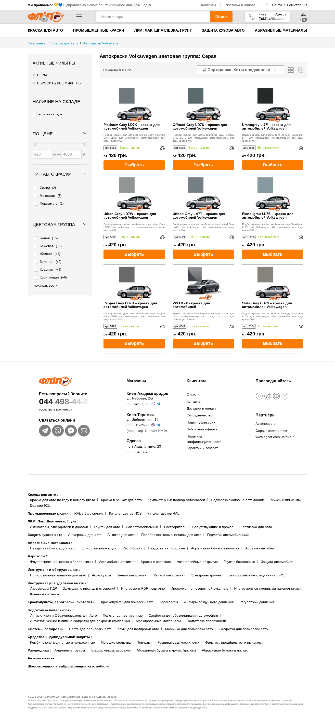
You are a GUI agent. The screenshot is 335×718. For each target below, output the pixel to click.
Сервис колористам (271, 431)
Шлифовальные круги (98, 548)
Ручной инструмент (169, 575)
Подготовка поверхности (51, 610)
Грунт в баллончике (239, 562)
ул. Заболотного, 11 (142, 420)
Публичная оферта (202, 429)
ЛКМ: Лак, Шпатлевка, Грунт (163, 30)
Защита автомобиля (277, 562)
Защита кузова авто (223, 30)
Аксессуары (101, 575)
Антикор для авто (121, 535)
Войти (277, 5)
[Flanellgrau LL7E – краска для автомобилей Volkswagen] (272, 193)
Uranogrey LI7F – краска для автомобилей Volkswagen (266, 126)
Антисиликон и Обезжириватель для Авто (63, 615)
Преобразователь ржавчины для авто (171, 535)
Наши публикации (201, 422)
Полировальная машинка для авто (58, 575)
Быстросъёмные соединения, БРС (256, 575)
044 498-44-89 (66, 401)
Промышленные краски (98, 30)
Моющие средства (116, 642)
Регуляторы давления (257, 602)
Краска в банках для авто (121, 500)
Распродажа (39, 650)
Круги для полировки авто (138, 629)
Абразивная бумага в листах (225, 650)
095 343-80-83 (138, 404)
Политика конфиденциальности (204, 439)
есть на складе (50, 114)
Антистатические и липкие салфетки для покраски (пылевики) (80, 621)
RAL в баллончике (88, 513)
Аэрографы (168, 602)
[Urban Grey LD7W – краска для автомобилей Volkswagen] (134, 193)
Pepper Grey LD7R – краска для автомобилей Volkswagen (130, 305)
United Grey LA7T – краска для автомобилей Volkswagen (199, 215)
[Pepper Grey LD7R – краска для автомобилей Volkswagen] (134, 283)
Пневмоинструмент (132, 575)
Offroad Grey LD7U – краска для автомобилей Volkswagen (200, 126)
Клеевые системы (44, 594)
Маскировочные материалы (158, 621)
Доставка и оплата (240, 5)
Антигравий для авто (85, 535)
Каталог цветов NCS (125, 513)
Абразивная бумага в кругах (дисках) (166, 650)
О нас (191, 394)
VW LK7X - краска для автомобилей (191, 305)
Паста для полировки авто (90, 629)
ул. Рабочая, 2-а (140, 398)
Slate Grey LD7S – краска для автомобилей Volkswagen (267, 305)
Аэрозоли (37, 556)
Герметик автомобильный (228, 535)
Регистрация (297, 5)
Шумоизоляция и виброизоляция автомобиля (68, 666)
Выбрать (134, 164)
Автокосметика (41, 658)
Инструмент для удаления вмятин (58, 583)
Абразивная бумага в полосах (215, 548)
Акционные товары (69, 650)
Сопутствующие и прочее (212, 527)
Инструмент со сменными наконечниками (268, 588)
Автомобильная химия (117, 562)
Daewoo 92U (40, 505)
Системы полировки (47, 629)
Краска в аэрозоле (156, 562)
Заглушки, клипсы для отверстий (89, 588)
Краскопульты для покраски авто (127, 602)
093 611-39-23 (138, 425)
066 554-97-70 (138, 452)
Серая (42, 75)
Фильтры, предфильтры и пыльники (234, 642)
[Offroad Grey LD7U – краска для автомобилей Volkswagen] (203, 104)
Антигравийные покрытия (197, 562)
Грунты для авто (107, 527)
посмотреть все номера (55, 409)
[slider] (35, 144)
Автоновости (266, 423)
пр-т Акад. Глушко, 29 (144, 446)
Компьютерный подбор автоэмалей (176, 500)
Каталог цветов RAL (163, 513)
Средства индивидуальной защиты (60, 637)
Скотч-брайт (132, 548)
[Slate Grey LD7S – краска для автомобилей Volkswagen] (272, 283)
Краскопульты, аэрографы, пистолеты (63, 602)
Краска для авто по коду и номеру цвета (62, 500)
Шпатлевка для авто (255, 527)
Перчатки (144, 642)
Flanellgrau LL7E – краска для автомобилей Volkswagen (267, 215)
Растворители (175, 527)
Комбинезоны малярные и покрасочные (62, 642)
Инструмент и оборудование (54, 570)
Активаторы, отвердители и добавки (59, 527)
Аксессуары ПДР (43, 588)
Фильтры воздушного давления (209, 602)
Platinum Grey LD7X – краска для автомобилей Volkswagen (131, 126)
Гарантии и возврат (202, 448)
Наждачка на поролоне (166, 548)
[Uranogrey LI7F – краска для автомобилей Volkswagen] (272, 104)
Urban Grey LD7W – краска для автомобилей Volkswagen (129, 215)
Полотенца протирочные (123, 615)
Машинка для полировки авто (189, 629)
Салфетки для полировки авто (243, 629)
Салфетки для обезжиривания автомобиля (183, 615)
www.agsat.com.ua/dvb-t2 (276, 437)
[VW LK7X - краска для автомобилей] (203, 283)
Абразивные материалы (281, 30)
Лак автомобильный (142, 527)
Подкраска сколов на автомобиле (238, 500)
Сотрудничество (200, 415)
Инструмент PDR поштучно (143, 588)
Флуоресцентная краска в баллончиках (61, 562)
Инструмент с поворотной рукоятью (199, 588)
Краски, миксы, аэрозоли (111, 650)
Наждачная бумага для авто (53, 548)
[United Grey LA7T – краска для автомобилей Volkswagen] (203, 193)
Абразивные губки (259, 548)
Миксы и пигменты (286, 500)
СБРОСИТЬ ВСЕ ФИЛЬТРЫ (58, 83)
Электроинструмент (207, 575)
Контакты (208, 5)
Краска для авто (45, 30)
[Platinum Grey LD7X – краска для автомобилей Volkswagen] (134, 104)
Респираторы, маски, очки (178, 642)
